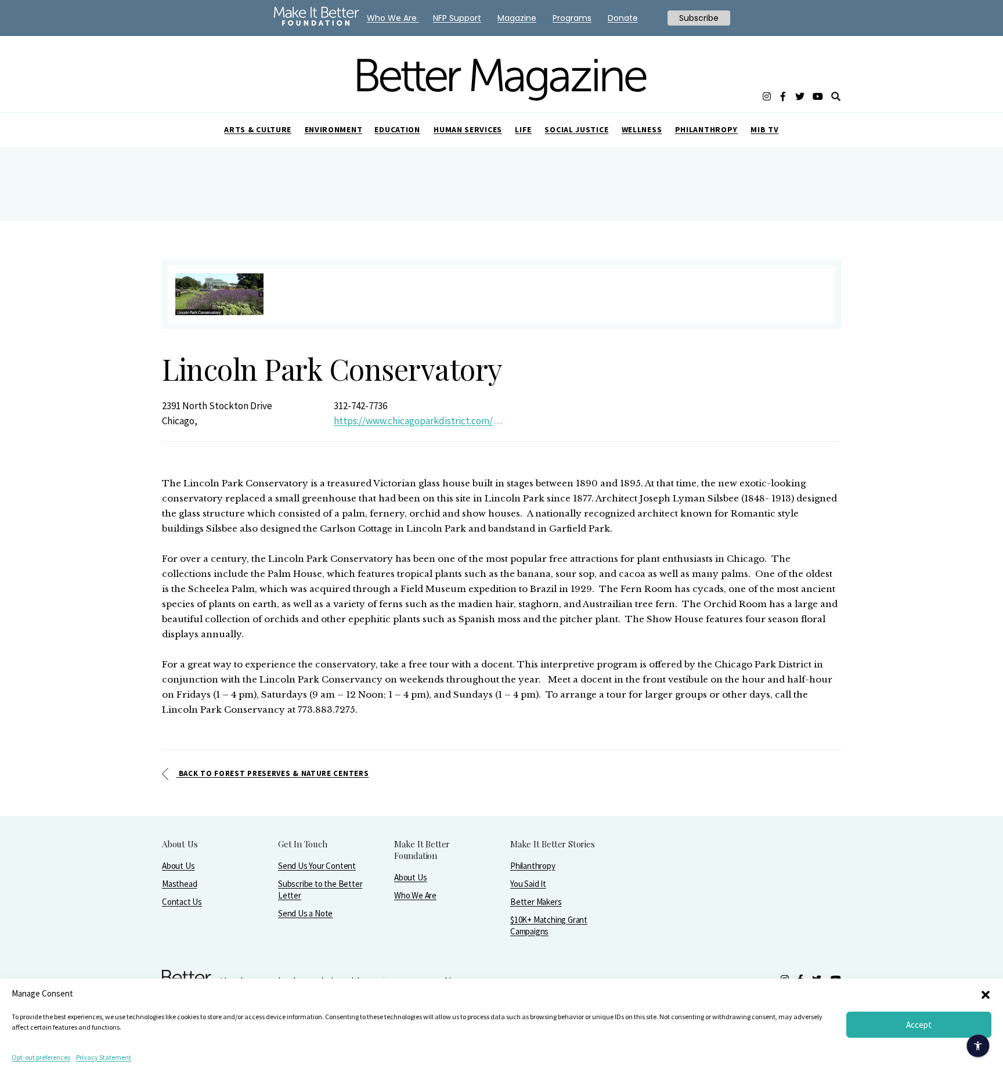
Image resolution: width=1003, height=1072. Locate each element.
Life (523, 129)
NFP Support (457, 18)
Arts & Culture (257, 129)
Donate (623, 18)
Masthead (179, 883)
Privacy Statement (103, 1057)
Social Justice (576, 129)
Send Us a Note (305, 913)
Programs (572, 18)
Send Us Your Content (317, 865)
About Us (178, 865)
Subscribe (699, 18)
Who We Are (415, 895)
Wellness (642, 129)
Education (397, 129)
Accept (919, 1024)
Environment (334, 129)
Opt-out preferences (41, 1057)
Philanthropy (706, 129)
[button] (985, 993)
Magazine (516, 18)
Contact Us (182, 901)
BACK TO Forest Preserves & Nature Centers (272, 773)
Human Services (468, 129)
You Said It (528, 883)
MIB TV (764, 129)
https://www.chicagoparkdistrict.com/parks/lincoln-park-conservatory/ (420, 420)
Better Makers (535, 901)
